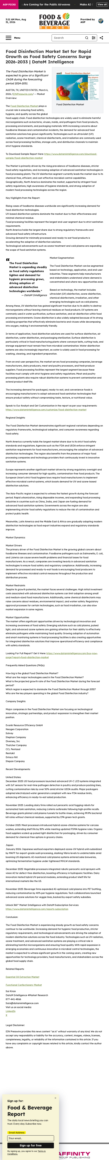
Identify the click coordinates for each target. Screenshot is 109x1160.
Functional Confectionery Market (24, 985)
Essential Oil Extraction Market (22, 977)
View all (102, 4)
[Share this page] (101, 38)
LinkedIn (10, 1011)
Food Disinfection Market (24, 106)
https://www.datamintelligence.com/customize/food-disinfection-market (46, 409)
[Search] (86, 38)
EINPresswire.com (23, 94)
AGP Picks (9, 4)
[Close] (55, 1098)
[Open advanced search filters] (93, 38)
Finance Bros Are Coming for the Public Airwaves (38, 4)
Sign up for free (31, 1145)
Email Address (16, 1132)
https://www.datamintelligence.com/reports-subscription (37, 909)
